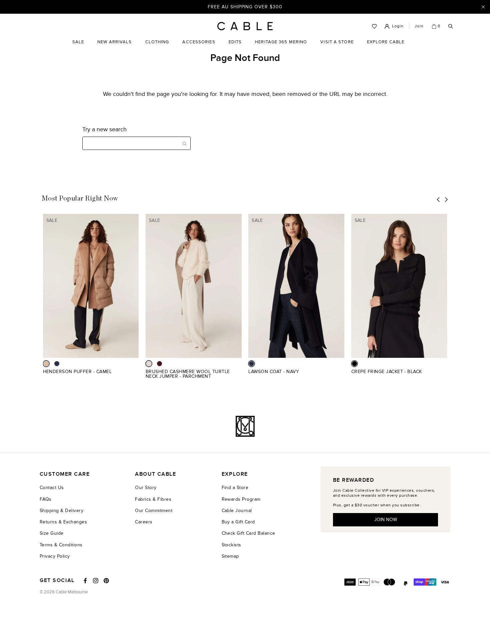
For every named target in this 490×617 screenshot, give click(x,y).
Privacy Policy (55, 556)
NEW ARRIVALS (114, 42)
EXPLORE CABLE (385, 42)
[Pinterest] (106, 580)
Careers (143, 522)
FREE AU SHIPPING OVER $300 (245, 6)
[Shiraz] (159, 363)
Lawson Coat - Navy (273, 371)
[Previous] (438, 199)
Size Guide (52, 533)
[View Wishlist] (374, 26)
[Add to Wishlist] (136, 375)
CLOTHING (157, 47)
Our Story (145, 487)
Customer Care (65, 474)
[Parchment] (148, 363)
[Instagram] (95, 580)
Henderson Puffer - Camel (77, 371)
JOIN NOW (385, 519)
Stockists (231, 545)
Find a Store (235, 487)
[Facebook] (85, 580)
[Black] (354, 363)
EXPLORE (235, 474)
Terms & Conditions (61, 545)
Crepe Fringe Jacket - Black (386, 371)
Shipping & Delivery (61, 510)
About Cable (155, 474)
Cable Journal (237, 510)
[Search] (450, 26)
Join (419, 26)
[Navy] (56, 363)
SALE (78, 47)
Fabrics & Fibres (153, 499)
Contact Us (52, 487)
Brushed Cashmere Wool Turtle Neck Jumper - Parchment (188, 374)
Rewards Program (241, 499)
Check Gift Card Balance (248, 533)
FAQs (46, 499)
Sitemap (230, 556)
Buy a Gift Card (238, 522)
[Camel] (46, 363)
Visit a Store (336, 47)
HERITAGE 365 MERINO (281, 42)
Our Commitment (153, 510)
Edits (235, 42)
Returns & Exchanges (63, 522)
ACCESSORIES (198, 47)
